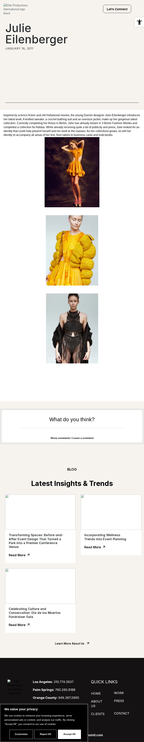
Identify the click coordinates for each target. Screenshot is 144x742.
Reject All (45, 734)
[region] (44, 723)
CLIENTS (97, 714)
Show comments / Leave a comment (72, 438)
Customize (21, 734)
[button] (139, 22)
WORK (119, 693)
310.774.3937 (53, 682)
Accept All (69, 734)
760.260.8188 (54, 690)
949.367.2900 (56, 698)
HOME (96, 693)
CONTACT (121, 713)
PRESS (119, 701)
